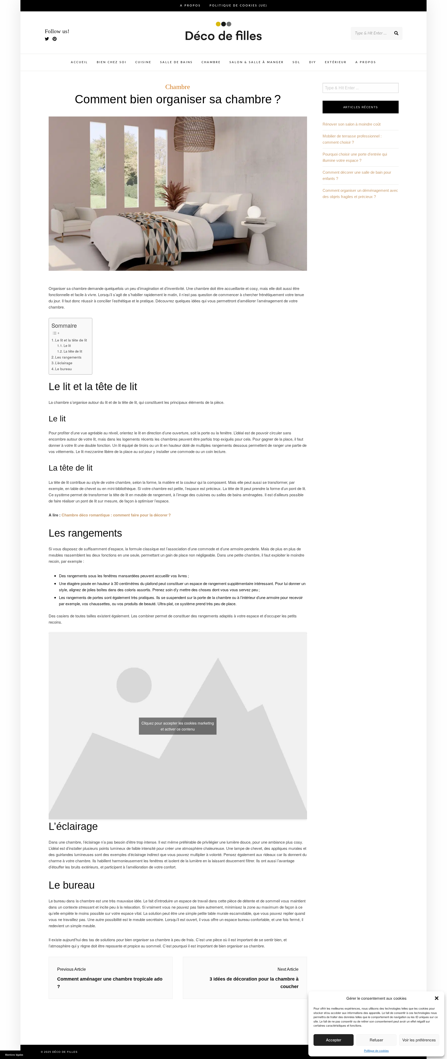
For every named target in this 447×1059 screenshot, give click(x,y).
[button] (436, 998)
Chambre (211, 62)
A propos (190, 5)
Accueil (79, 62)
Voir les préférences (419, 1039)
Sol (296, 62)
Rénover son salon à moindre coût (352, 124)
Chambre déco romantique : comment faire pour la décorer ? (116, 515)
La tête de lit (73, 351)
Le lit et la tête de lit (71, 339)
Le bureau (63, 368)
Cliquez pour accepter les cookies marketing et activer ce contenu (177, 726)
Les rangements (68, 357)
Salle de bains (176, 62)
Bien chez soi (111, 62)
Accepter (333, 1039)
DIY (312, 62)
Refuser (376, 1039)
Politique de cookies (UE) (238, 5)
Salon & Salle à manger (256, 62)
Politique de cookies (376, 1050)
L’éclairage (63, 362)
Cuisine (143, 62)
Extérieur (336, 62)
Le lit (67, 345)
